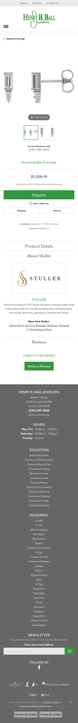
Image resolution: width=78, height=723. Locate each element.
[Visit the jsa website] (55, 684)
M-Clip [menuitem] (39, 584)
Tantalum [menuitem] (39, 611)
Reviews (39, 342)
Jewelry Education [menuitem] (39, 455)
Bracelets (41, 325)
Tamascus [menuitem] (39, 607)
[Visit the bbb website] (27, 684)
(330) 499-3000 (39, 149)
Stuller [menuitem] (39, 602)
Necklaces (52, 325)
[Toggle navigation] (6, 25)
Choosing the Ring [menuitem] (39, 469)
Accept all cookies (50, 714)
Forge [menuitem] (39, 552)
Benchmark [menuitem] (39, 538)
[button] (23, 3)
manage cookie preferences (35, 705)
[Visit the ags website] (15, 684)
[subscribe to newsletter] (69, 651)
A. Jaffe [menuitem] (39, 520)
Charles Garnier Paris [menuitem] (39, 547)
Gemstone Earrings (15, 38)
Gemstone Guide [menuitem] (39, 478)
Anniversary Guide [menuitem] (39, 500)
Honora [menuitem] (39, 570)
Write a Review (39, 366)
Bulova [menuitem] (39, 543)
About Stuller (39, 255)
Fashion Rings (16, 325)
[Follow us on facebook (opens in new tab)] (39, 667)
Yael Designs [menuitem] (39, 625)
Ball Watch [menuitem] (39, 534)
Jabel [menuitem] (39, 579)
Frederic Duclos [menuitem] (39, 557)
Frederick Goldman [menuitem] (39, 561)
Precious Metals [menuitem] (39, 482)
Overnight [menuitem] (39, 593)
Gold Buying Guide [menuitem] (39, 505)
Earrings (30, 325)
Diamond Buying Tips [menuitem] (39, 464)
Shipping (21, 210)
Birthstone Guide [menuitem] (39, 473)
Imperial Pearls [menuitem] (39, 575)
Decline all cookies (25, 714)
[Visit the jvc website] (33, 695)
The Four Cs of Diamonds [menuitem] (39, 459)
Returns (57, 210)
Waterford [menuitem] (39, 616)
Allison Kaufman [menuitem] (39, 529)
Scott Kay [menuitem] (39, 597)
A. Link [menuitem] (39, 525)
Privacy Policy (51, 702)
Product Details (39, 246)
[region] (39, 86)
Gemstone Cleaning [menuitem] (39, 496)
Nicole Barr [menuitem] (39, 588)
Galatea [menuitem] (39, 566)
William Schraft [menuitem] (39, 620)
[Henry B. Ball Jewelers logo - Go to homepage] (39, 19)
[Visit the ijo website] (45, 695)
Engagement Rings (41, 329)
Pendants (64, 325)
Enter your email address (39, 644)
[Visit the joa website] (35, 684)
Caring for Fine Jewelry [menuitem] (39, 487)
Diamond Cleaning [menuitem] (39, 491)
